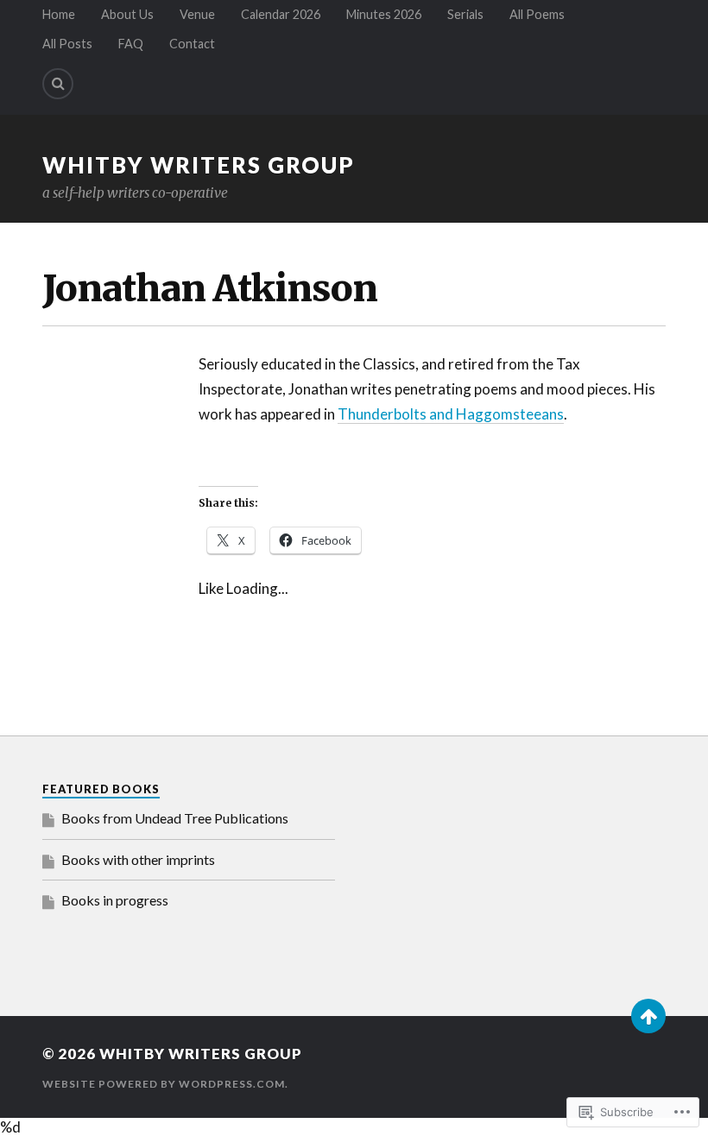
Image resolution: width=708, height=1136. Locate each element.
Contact (192, 43)
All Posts (67, 43)
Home (58, 14)
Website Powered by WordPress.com (163, 1083)
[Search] (57, 83)
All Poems (537, 14)
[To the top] (648, 1016)
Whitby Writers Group (198, 165)
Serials (465, 14)
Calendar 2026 (280, 14)
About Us (127, 14)
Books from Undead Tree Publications (174, 818)
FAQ (130, 43)
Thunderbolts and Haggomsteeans (451, 414)
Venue (197, 14)
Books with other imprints (138, 859)
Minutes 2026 (383, 14)
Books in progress (114, 900)
